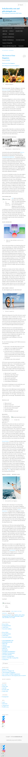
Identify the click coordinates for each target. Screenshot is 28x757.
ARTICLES (4, 34)
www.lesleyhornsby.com (17, 736)
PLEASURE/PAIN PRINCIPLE (8, 157)
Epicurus (22, 152)
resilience (21, 616)
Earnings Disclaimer (6, 625)
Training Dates (21, 45)
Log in (3, 702)
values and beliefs (5, 617)
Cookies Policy (5, 627)
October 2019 (5, 691)
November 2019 (5, 689)
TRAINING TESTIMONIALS (8, 40)
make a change (21, 614)
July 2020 (4, 688)
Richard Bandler (5, 441)
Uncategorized (8, 614)
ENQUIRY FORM (19, 31)
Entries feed (4, 703)
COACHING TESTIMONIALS (8, 37)
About (9, 469)
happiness (16, 614)
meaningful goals (5, 616)
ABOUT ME (4, 31)
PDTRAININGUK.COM (19, 28)
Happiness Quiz (5, 669)
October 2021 (5, 686)
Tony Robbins (12, 550)
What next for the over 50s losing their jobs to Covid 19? (14, 675)
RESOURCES (11, 34)
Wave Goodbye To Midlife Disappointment (11, 674)
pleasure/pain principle (15, 616)
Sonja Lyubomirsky (6, 89)
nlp (9, 616)
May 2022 (4, 685)
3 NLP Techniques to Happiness (8, 672)
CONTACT (11, 31)
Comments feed (5, 705)
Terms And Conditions (6, 628)
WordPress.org (5, 706)
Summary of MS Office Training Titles (9, 45)
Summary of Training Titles (7, 43)
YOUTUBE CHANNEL (20, 40)
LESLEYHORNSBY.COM (7, 28)
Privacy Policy (5, 624)
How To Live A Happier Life (8, 670)
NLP (13, 198)
